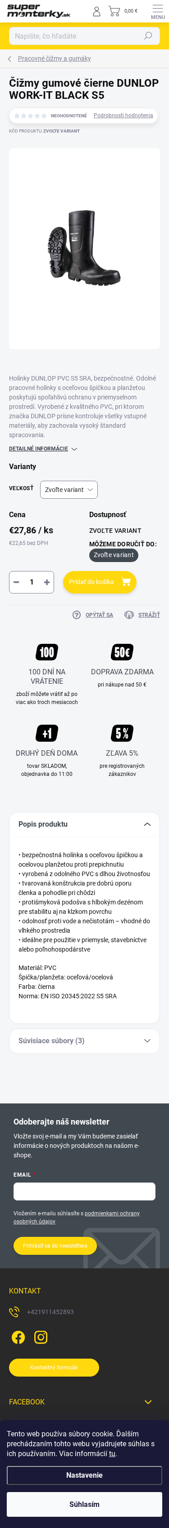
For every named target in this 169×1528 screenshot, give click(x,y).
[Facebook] (17, 1335)
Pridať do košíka (91, 581)
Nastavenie (84, 1475)
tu (112, 1453)
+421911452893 (50, 1311)
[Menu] (157, 11)
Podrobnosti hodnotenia (123, 115)
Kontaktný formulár (54, 1367)
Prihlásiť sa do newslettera (55, 1246)
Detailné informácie (38, 449)
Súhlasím (84, 1504)
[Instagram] (39, 1335)
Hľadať (148, 36)
